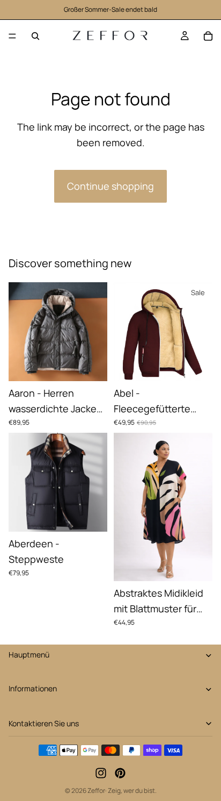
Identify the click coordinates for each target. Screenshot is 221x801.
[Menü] (12, 36)
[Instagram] (100, 773)
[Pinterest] (120, 773)
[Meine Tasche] (208, 36)
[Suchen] (35, 36)
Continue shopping (110, 186)
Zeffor (96, 790)
